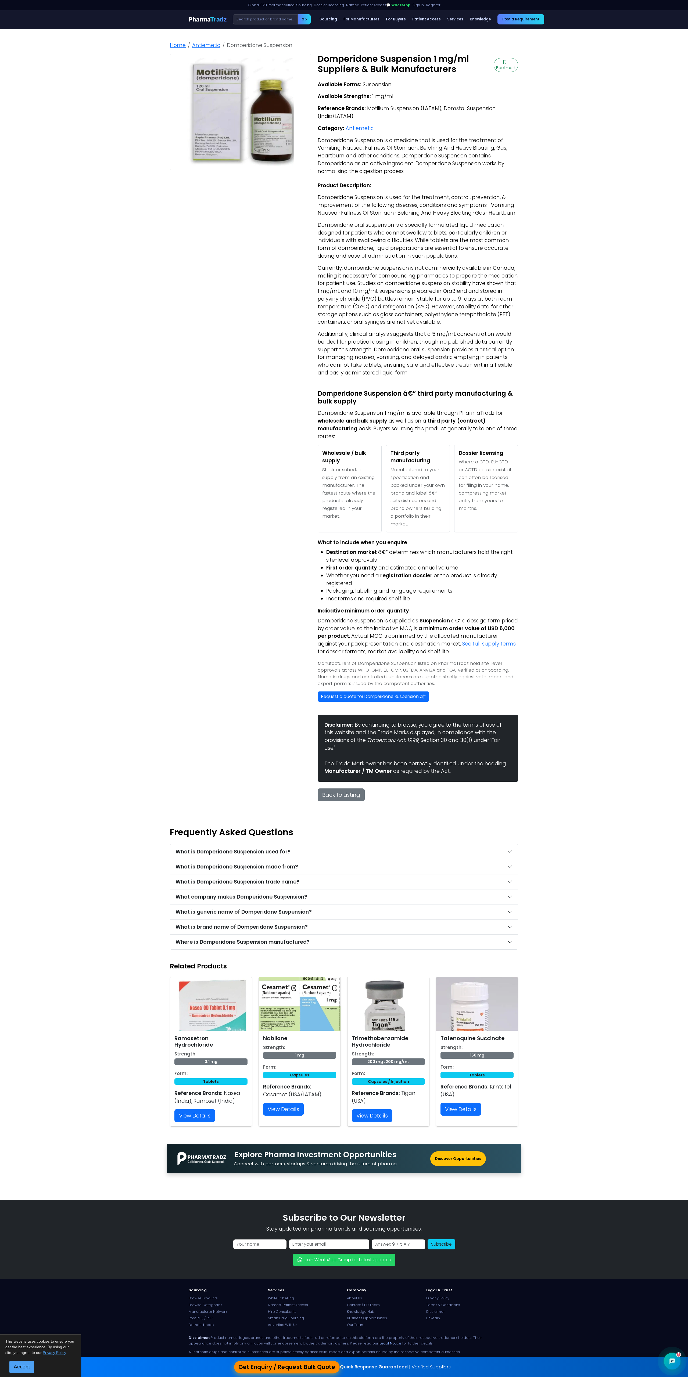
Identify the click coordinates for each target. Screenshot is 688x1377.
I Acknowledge (388, 729)
